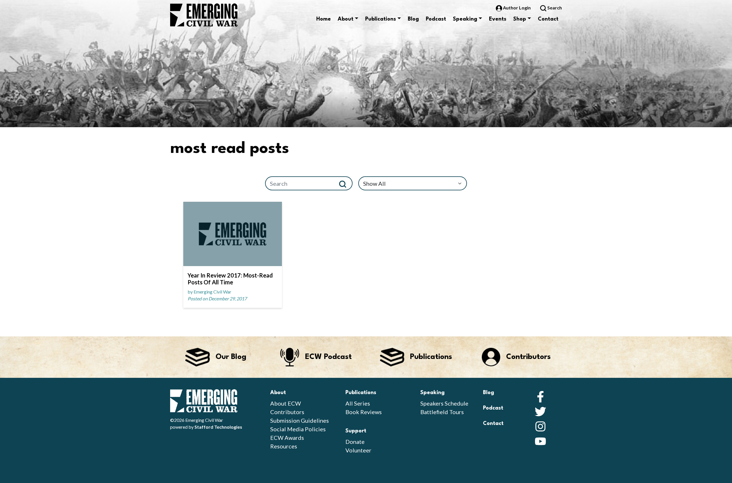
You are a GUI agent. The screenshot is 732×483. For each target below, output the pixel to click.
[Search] (345, 183)
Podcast (436, 19)
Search (554, 7)
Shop (519, 19)
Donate (355, 441)
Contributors (287, 411)
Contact (548, 19)
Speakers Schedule (444, 403)
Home (323, 19)
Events (497, 19)
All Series (357, 403)
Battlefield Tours (442, 411)
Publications (380, 19)
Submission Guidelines (299, 420)
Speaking (465, 19)
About (345, 19)
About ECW (285, 403)
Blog (413, 19)
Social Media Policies (298, 429)
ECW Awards (287, 437)
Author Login (517, 7)
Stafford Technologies (218, 427)
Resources (283, 446)
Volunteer (358, 450)
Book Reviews (363, 411)
